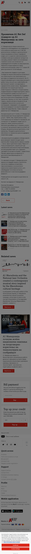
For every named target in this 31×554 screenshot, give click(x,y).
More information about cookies (12, 542)
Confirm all (15, 545)
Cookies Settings (15, 548)
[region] (15, 543)
